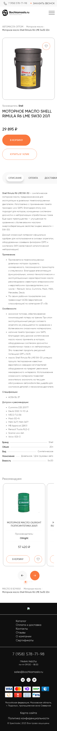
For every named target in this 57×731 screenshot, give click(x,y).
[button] (35, 575)
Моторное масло (34, 26)
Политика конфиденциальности (28, 718)
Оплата (33, 177)
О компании (23, 636)
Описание (15, 177)
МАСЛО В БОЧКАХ (11, 588)
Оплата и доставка (28, 625)
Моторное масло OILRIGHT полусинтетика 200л (24, 524)
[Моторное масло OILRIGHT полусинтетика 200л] (24, 502)
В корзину (17, 559)
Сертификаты (25, 640)
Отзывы (21, 632)
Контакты (22, 628)
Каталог (21, 621)
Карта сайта (28, 713)
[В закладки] (46, 46)
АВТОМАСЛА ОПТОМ (12, 26)
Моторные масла (32, 588)
